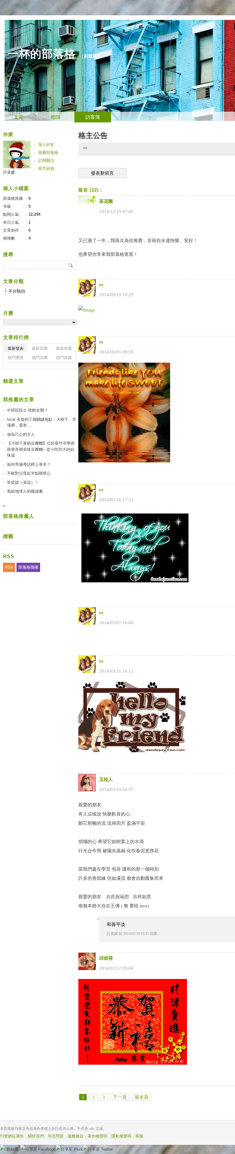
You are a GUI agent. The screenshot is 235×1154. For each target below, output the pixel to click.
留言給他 (46, 168)
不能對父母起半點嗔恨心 (29, 473)
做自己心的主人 (21, 434)
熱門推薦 (64, 357)
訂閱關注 (46, 160)
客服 (139, 1136)
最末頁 (141, 1097)
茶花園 (106, 201)
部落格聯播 (28, 567)
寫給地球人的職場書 (25, 491)
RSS (9, 567)
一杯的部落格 (42, 53)
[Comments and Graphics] (124, 460)
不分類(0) (17, 291)
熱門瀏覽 (16, 357)
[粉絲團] (2, 1147)
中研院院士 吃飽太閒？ (27, 410)
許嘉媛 (112, 934)
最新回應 (40, 348)
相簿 (56, 117)
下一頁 (120, 1097)
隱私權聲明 (121, 1136)
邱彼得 (106, 958)
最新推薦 (64, 348)
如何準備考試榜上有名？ (29, 464)
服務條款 (76, 1136)
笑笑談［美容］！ (23, 482)
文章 (19, 117)
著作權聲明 (97, 1136)
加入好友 (46, 144)
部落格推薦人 (18, 516)
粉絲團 (12, 1149)
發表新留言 (102, 173)
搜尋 (71, 265)
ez (101, 284)
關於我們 (36, 1136)
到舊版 (90, 56)
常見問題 (56, 1136)
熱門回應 (40, 357)
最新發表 (16, 348)
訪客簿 (92, 117)
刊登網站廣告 (12, 1136)
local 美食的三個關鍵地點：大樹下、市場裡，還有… (41, 422)
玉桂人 (106, 779)
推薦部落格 (48, 152)
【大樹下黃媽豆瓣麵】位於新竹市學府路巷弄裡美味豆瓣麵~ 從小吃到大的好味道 (41, 449)
